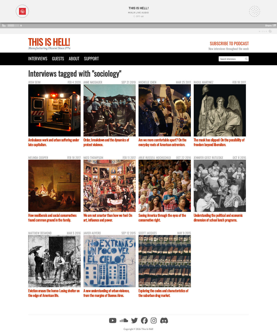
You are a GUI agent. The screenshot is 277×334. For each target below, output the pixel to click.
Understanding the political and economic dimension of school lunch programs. (218, 217)
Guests (58, 58)
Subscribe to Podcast (229, 43)
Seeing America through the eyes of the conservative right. (162, 217)
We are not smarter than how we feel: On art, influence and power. (107, 217)
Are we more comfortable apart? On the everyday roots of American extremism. (162, 142)
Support (91, 58)
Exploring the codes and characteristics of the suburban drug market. (163, 293)
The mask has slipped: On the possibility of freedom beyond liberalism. (219, 142)
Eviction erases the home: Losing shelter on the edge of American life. (54, 293)
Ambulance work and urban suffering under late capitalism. (53, 142)
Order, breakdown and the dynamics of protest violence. (106, 142)
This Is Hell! (49, 41)
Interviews (37, 58)
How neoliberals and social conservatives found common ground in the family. (52, 217)
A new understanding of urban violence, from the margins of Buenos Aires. (106, 293)
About (74, 58)
